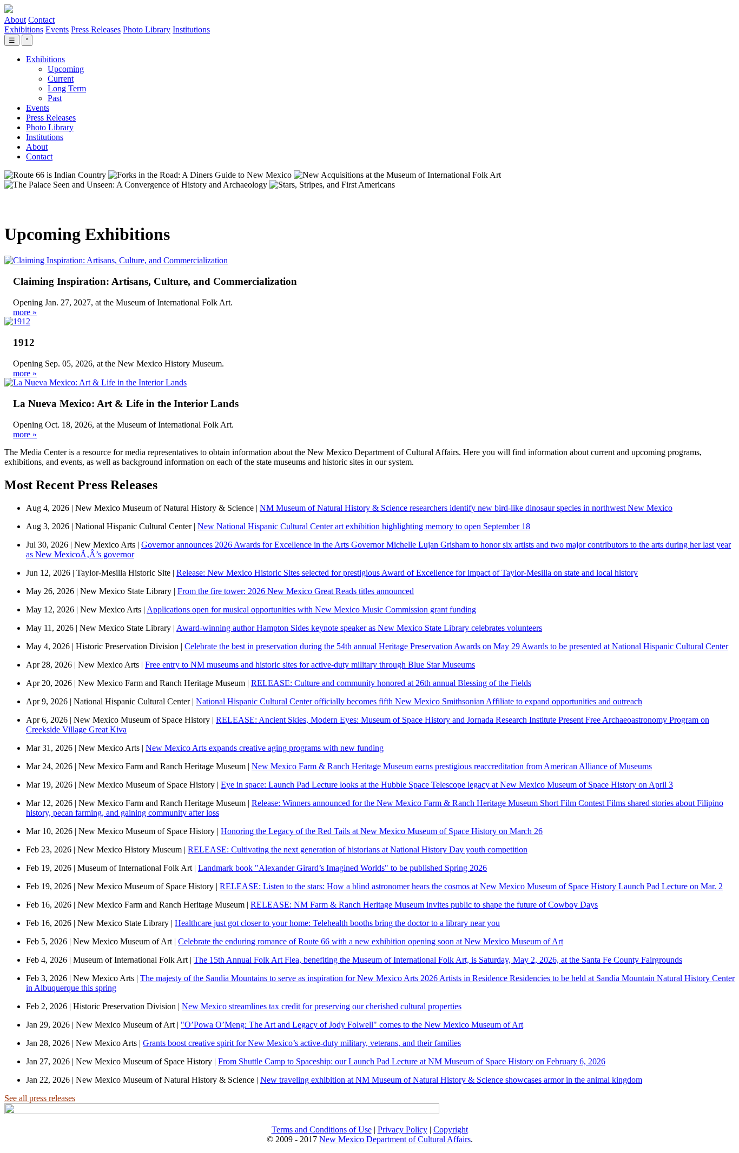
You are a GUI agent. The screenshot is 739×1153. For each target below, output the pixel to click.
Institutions (191, 29)
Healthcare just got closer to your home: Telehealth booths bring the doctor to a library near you (337, 923)
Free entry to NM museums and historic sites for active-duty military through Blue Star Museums (310, 664)
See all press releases (39, 1098)
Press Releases (96, 29)
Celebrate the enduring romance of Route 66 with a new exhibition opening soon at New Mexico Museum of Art (370, 941)
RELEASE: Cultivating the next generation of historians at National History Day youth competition (357, 849)
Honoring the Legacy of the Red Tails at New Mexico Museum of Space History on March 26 (382, 831)
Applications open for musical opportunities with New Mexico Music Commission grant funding (311, 609)
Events (57, 29)
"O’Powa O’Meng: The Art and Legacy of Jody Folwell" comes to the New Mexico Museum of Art (352, 1024)
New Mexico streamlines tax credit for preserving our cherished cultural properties (321, 1006)
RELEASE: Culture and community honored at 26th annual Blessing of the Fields (391, 683)
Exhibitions (23, 29)
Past (55, 98)
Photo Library (146, 29)
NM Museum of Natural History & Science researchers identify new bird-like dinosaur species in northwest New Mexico (466, 507)
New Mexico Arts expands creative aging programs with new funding (265, 747)
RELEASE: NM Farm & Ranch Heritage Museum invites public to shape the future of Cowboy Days (424, 904)
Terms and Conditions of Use (322, 1129)
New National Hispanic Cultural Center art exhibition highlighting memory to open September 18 (363, 526)
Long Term (67, 88)
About (15, 19)
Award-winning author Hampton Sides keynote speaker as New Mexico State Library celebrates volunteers (359, 627)
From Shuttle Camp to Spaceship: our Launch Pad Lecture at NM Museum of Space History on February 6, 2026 (411, 1061)
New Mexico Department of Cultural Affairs (395, 1139)
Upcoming (66, 69)
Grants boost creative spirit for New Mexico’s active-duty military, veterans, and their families (302, 1043)
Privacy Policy (402, 1129)
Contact (41, 19)
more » (25, 312)
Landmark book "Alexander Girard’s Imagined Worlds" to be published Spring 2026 (342, 867)
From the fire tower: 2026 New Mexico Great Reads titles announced (295, 591)
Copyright (450, 1129)
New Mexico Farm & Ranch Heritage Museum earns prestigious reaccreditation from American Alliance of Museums (452, 766)
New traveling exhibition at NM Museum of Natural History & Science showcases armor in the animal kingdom (451, 1079)
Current (61, 78)
